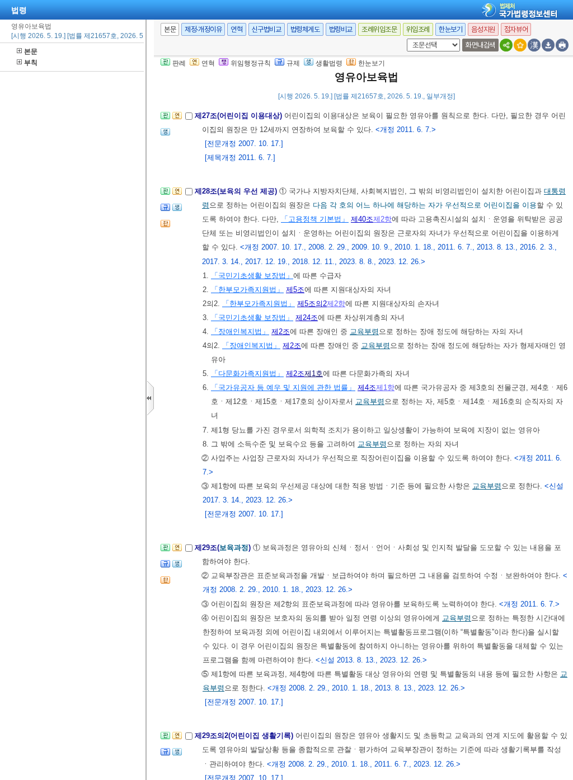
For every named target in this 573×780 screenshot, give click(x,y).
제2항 (382, 219)
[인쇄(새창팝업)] (562, 45)
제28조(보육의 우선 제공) (237, 191)
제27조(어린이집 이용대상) (239, 115)
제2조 (280, 331)
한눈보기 (450, 29)
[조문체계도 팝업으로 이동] (165, 119)
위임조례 (418, 29)
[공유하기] (506, 45)
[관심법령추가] (520, 45)
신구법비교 (266, 29)
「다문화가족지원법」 (247, 373)
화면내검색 (480, 45)
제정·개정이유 (203, 29)
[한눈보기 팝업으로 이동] (165, 227)
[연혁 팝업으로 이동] (177, 119)
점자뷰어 (516, 29)
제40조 (362, 219)
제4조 (367, 387)
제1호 (313, 373)
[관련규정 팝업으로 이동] (165, 210)
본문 (30, 51)
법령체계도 (305, 29)
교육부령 (364, 331)
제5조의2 (312, 303)
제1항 (385, 387)
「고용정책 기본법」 (315, 219)
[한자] (534, 45)
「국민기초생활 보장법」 (252, 275)
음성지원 (483, 29)
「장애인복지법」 (240, 331)
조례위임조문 (379, 29)
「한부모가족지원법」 (247, 289)
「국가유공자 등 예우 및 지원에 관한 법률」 (283, 387)
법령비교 (341, 29)
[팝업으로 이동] (165, 135)
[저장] (548, 45)
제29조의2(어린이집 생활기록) (245, 735)
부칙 (30, 63)
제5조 (295, 289)
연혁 (236, 29)
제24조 (306, 317)
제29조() (224, 547)
